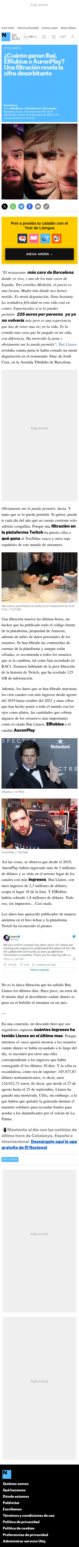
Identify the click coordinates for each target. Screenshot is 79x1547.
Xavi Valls (8, 28)
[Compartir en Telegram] (21, 206)
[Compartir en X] (5, 206)
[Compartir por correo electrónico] (38, 206)
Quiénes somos (16, 1484)
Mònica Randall (28, 28)
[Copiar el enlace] (46, 206)
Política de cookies (18, 1528)
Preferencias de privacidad (25, 1535)
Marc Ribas (68, 28)
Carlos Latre (50, 28)
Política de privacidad (21, 1522)
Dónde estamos (16, 1496)
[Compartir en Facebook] (30, 206)
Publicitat (11, 1503)
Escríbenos (12, 1509)
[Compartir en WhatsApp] (13, 206)
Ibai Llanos (68, 344)
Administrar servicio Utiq (24, 1541)
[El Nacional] (6, 36)
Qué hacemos (14, 1490)
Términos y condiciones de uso (29, 1515)
